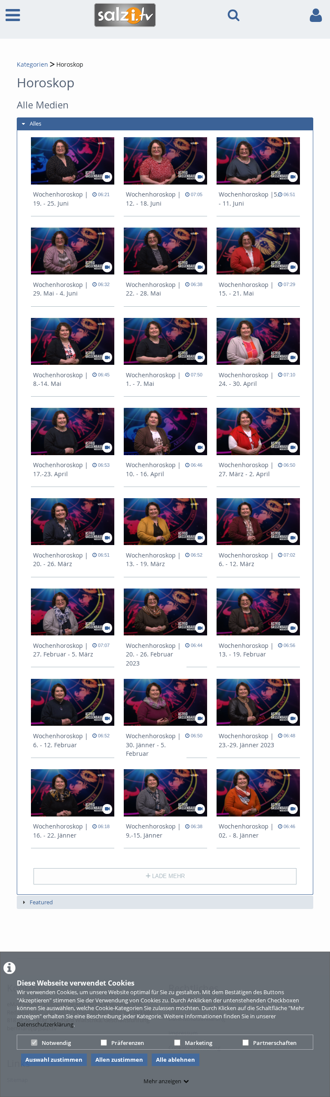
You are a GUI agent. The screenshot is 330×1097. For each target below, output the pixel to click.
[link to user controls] (315, 15)
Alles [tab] (35, 123)
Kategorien (32, 64)
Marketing (198, 1043)
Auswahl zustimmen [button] (53, 1059)
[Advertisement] (173, 934)
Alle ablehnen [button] (175, 1059)
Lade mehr (167, 876)
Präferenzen (127, 1043)
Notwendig (56, 1043)
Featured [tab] (41, 902)
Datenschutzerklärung (45, 1024)
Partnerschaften (274, 1043)
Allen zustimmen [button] (119, 1059)
